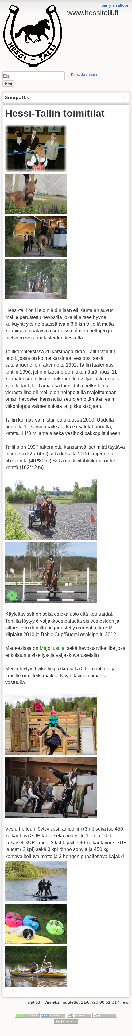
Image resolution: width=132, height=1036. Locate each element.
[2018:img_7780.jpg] (51, 509)
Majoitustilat (53, 648)
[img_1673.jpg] (51, 572)
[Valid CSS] (104, 1014)
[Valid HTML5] (79, 1014)
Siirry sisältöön (115, 5)
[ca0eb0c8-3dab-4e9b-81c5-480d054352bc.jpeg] (51, 723)
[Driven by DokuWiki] (66, 1021)
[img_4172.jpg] (36, 880)
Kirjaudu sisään (84, 74)
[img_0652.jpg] (36, 193)
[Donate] (27, 1014)
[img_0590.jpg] (51, 787)
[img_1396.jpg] (36, 966)
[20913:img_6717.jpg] (36, 278)
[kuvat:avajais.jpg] (36, 147)
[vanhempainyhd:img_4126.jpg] (36, 923)
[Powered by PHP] (53, 1014)
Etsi (8, 83)
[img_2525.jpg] (36, 236)
